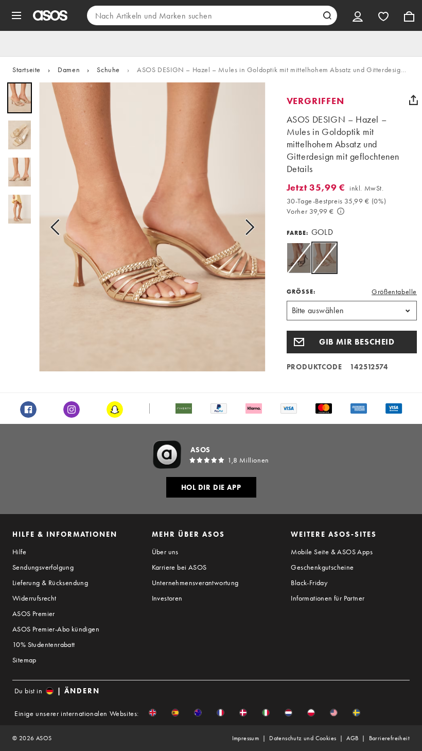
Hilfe (19, 551)
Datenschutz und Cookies (302, 738)
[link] (324, 258)
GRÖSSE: (301, 291)
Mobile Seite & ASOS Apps (332, 551)
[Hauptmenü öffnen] (16, 15)
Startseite (26, 69)
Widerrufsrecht (34, 598)
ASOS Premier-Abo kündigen (55, 629)
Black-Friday (309, 582)
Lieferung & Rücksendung (50, 582)
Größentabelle (394, 291)
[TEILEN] (413, 100)
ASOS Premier (33, 613)
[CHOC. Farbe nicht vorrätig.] (299, 258)
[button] (352, 342)
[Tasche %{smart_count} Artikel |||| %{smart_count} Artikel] (409, 15)
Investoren (167, 598)
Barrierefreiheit (389, 738)
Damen (69, 69)
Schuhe (108, 69)
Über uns (165, 551)
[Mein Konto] (358, 15)
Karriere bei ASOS (179, 567)
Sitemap (24, 659)
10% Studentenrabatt (43, 644)
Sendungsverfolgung (43, 567)
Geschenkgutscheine (322, 567)
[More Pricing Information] (340, 211)
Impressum (245, 738)
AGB (352, 738)
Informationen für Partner (327, 598)
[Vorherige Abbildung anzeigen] (58, 227)
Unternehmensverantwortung (195, 582)
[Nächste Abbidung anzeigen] (246, 227)
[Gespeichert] (383, 15)
